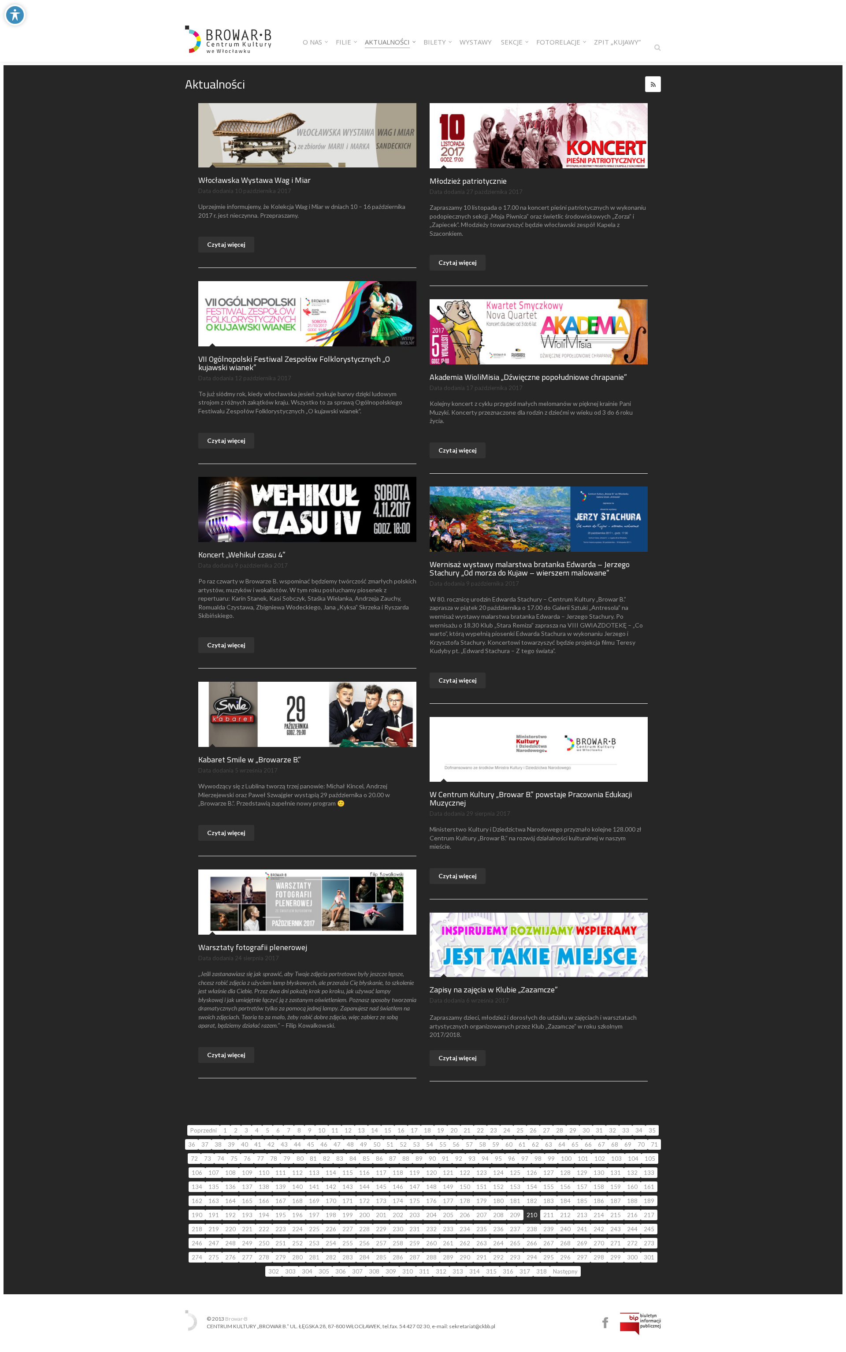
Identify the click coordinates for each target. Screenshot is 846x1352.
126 (532, 1172)
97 (524, 1158)
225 (314, 1229)
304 (307, 1271)
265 (515, 1243)
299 (615, 1257)
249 (247, 1243)
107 (213, 1172)
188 (632, 1200)
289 (448, 1257)
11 (334, 1130)
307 (357, 1271)
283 (347, 1257)
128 (565, 1172)
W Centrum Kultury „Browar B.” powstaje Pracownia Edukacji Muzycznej (531, 798)
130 (599, 1172)
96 (511, 1158)
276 (230, 1257)
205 (448, 1214)
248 (230, 1243)
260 (431, 1243)
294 (532, 1257)
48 (350, 1144)
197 (314, 1214)
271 (615, 1243)
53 (416, 1144)
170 (331, 1200)
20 (453, 1130)
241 (582, 1229)
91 (445, 1158)
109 (247, 1172)
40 (244, 1144)
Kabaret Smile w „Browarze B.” (249, 759)
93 (471, 1158)
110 (264, 1172)
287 (414, 1257)
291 (481, 1257)
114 (331, 1172)
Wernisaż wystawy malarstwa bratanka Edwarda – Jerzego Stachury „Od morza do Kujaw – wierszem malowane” (530, 568)
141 (314, 1186)
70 (641, 1144)
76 (247, 1158)
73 (207, 1158)
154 (532, 1186)
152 (498, 1186)
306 (340, 1271)
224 (297, 1229)
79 (286, 1158)
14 (374, 1130)
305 (324, 1271)
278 (264, 1257)
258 (398, 1243)
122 (465, 1172)
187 (615, 1200)
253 (314, 1243)
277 (247, 1257)
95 (498, 1158)
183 (548, 1200)
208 (498, 1214)
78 (273, 1158)
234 (465, 1229)
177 (448, 1200)
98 (538, 1158)
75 (233, 1158)
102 (599, 1158)
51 (389, 1144)
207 (481, 1214)
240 (565, 1229)
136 (230, 1186)
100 (566, 1158)
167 (280, 1200)
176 (431, 1200)
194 (264, 1214)
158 (599, 1186)
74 (220, 1158)
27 (546, 1130)
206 (465, 1214)
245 (649, 1229)
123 (481, 1172)
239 (548, 1229)
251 (280, 1243)
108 (230, 1172)
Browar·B (236, 1318)
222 (264, 1229)
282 (331, 1257)
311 (424, 1271)
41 (257, 1144)
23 (493, 1130)
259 (414, 1243)
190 (197, 1214)
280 (297, 1257)
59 (495, 1144)
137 (247, 1186)
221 (247, 1229)
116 (364, 1172)
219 (213, 1229)
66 (588, 1144)
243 (615, 1229)
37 (204, 1144)
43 (284, 1144)
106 (197, 1172)
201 (381, 1214)
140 (297, 1186)
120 (431, 1172)
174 (398, 1200)
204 (431, 1214)
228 (364, 1229)
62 (535, 1144)
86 (379, 1158)
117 (381, 1172)
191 (213, 1214)
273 (649, 1243)
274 (197, 1257)
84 (352, 1158)
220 (230, 1229)
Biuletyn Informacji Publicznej (640, 1323)
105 (650, 1158)
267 (548, 1243)
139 (280, 1186)
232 (431, 1229)
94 (485, 1158)
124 (498, 1172)
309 (391, 1271)
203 (414, 1214)
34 (638, 1130)
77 (260, 1158)
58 (482, 1144)
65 (575, 1144)
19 (440, 1130)
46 (323, 1144)
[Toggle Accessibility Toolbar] (15, 15)
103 (616, 1158)
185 (582, 1200)
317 (524, 1271)
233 (448, 1229)
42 (271, 1144)
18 (427, 1130)
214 (599, 1214)
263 (481, 1243)
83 (339, 1158)
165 (247, 1200)
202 (398, 1214)
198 (331, 1214)
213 (582, 1214)
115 (347, 1172)
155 (548, 1186)
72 (194, 1158)
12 (348, 1130)
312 (441, 1271)
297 (582, 1257)
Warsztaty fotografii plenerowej (252, 947)
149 (448, 1186)
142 (331, 1186)
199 (347, 1214)
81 (313, 1158)
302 (273, 1271)
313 (458, 1271)
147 (414, 1186)
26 (533, 1130)
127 (548, 1172)
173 (381, 1200)
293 (515, 1257)
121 (448, 1172)
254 (331, 1243)
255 (347, 1243)
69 (627, 1144)
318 (541, 1271)
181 (515, 1200)
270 (599, 1243)
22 (480, 1130)
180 (498, 1200)
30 (586, 1130)
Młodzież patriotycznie (468, 181)
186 (599, 1200)
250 (264, 1243)
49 (363, 1144)
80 (300, 1158)
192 (230, 1214)
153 (515, 1186)
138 (264, 1186)
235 (481, 1229)
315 (491, 1271)
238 (532, 1229)
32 (612, 1130)
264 (498, 1243)
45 (310, 1144)
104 (633, 1158)
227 (347, 1229)
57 (469, 1144)
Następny (565, 1271)
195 (280, 1214)
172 (364, 1200)
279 (280, 1257)
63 (548, 1144)
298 (599, 1257)
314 (474, 1271)
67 (601, 1144)
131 (615, 1172)
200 (364, 1214)
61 (522, 1144)
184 (565, 1200)
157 (582, 1186)
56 (456, 1144)
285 (381, 1257)
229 (381, 1229)
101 (583, 1158)
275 (213, 1257)
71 (654, 1144)
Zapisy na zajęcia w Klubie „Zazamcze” (494, 989)
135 (213, 1186)
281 (314, 1257)
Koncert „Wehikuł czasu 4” (242, 555)
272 (632, 1243)
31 (599, 1130)
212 (565, 1214)
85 (366, 1158)
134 (197, 1186)
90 (432, 1158)
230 (398, 1229)
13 (361, 1130)
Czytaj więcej (226, 244)
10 (321, 1130)
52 (403, 1144)
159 (615, 1186)
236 (498, 1229)
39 (231, 1144)
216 (632, 1214)
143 (347, 1186)
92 (458, 1158)
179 (481, 1200)
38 (218, 1144)
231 (414, 1229)
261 (448, 1243)
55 (442, 1144)
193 (247, 1214)
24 (506, 1130)
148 (431, 1186)
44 (297, 1144)
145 (381, 1186)
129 (582, 1172)
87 (392, 1158)
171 (347, 1200)
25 (519, 1130)
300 (632, 1257)
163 (213, 1200)
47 (337, 1144)
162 (197, 1200)
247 (213, 1243)
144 (364, 1186)
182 (532, 1200)
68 (614, 1144)
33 (625, 1130)
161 (649, 1186)
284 (364, 1257)
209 (515, 1214)
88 (405, 1158)
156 (565, 1186)
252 (297, 1243)
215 (615, 1214)
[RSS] (653, 84)
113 (314, 1172)
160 (632, 1186)
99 (551, 1158)
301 (649, 1257)
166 (264, 1200)
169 (314, 1200)
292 (498, 1257)
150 (465, 1186)
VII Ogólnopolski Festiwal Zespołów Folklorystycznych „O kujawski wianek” (294, 363)
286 (398, 1257)
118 (398, 1172)
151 (481, 1186)
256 (364, 1243)
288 (431, 1257)
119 (414, 1172)
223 (280, 1229)
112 (297, 1172)
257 (381, 1243)
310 (407, 1271)
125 (515, 1172)
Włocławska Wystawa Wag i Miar (254, 180)
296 (565, 1257)
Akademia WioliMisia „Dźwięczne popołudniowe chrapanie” (528, 377)
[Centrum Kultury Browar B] (228, 31)
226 (331, 1229)
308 (374, 1271)
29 (572, 1130)
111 (280, 1172)
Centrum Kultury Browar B (605, 1322)
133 (649, 1172)
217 (649, 1214)
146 (398, 1186)
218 (197, 1229)
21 (467, 1130)
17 (414, 1130)
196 (297, 1214)
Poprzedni (203, 1130)
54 (429, 1144)
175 (414, 1200)
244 (632, 1229)
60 (508, 1144)
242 (599, 1229)
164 (230, 1200)
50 (376, 1144)
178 (465, 1200)
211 (548, 1214)
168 (297, 1200)
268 (565, 1243)
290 (465, 1257)
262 (465, 1243)
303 (290, 1271)
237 (515, 1229)
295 (548, 1257)
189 (649, 1200)
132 (632, 1172)
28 (559, 1130)
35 (652, 1130)
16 (400, 1130)
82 (326, 1158)
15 (387, 1130)
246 (197, 1243)
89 (419, 1158)
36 (191, 1144)
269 (582, 1243)
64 (561, 1144)
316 (508, 1271)
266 (532, 1243)
